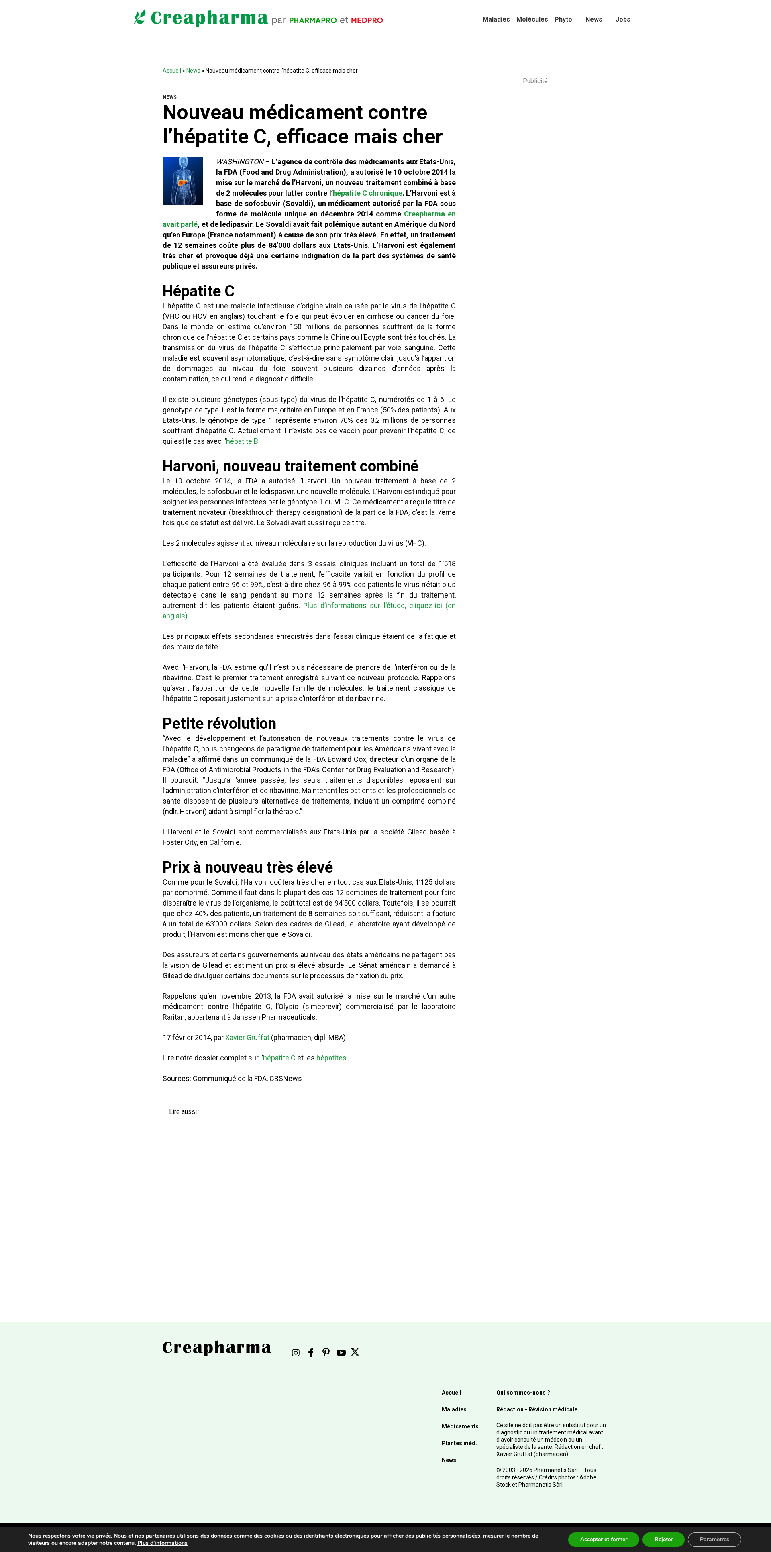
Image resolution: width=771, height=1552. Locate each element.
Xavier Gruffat (247, 1037)
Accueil (172, 70)
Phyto (563, 19)
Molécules (532, 19)
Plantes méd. (459, 1443)
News (593, 19)
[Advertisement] (303, 1201)
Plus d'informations (162, 1543)
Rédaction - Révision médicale (536, 1409)
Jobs (623, 19)
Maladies (496, 19)
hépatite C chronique (368, 193)
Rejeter (664, 1539)
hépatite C (279, 1058)
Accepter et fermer (603, 1539)
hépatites (331, 1058)
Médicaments (460, 1426)
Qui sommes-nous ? (523, 1392)
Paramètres (714, 1539)
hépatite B (242, 441)
